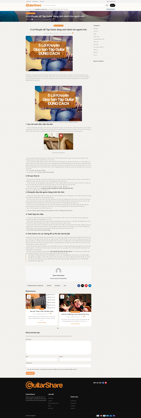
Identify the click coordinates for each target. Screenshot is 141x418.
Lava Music (73, 400)
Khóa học (95, 41)
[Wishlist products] (107, 5)
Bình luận (29, 339)
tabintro (95, 52)
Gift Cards (50, 408)
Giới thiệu (50, 398)
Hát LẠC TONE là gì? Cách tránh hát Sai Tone (75, 314)
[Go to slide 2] (59, 328)
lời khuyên (57, 285)
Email (61, 356)
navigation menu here (41, 9)
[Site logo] (33, 5)
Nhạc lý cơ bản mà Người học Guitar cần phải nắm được (58, 188)
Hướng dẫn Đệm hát (98, 39)
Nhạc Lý (95, 49)
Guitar (33, 13)
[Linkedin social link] (89, 285)
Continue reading (41, 322)
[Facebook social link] (78, 285)
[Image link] (44, 385)
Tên (27, 356)
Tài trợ (95, 55)
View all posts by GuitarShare (58, 278)
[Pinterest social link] (86, 285)
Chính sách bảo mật (53, 403)
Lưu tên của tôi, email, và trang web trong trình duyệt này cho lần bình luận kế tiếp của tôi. (52, 369)
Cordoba (73, 405)
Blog (49, 405)
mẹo (65, 285)
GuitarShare (36, 19)
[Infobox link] (111, 1)
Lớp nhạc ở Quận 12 (98, 47)
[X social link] (82, 285)
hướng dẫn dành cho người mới (35, 285)
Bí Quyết (28, 13)
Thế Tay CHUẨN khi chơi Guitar (45, 172)
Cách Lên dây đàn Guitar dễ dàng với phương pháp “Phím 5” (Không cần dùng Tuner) (49, 210)
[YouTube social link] (106, 383)
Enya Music (73, 403)
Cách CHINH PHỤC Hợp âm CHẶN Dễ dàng (38, 230)
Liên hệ (50, 400)
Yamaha (73, 408)
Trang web (29, 363)
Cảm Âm (95, 31)
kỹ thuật (49, 285)
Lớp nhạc (95, 44)
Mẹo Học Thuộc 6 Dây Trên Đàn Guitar (41, 311)
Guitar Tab (96, 36)
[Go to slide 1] (57, 328)
